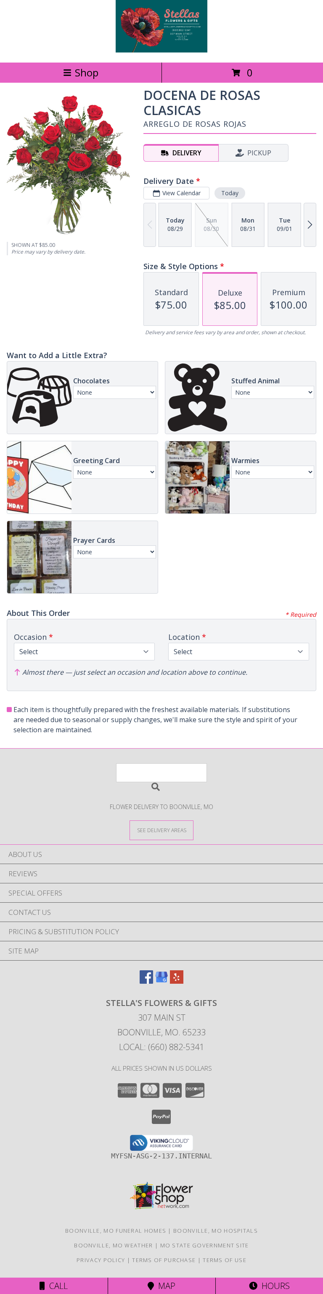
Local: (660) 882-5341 (161, 1047)
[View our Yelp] (176, 981)
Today (229, 193)
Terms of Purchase (164, 1260)
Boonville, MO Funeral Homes (115, 1230)
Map (164, 1285)
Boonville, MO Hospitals (215, 1230)
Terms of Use (224, 1260)
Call (56, 1285)
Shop (86, 72)
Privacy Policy (101, 1260)
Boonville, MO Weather (113, 1245)
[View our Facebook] (146, 981)
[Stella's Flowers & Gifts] (162, 50)
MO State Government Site (204, 1245)
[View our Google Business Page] (161, 981)
